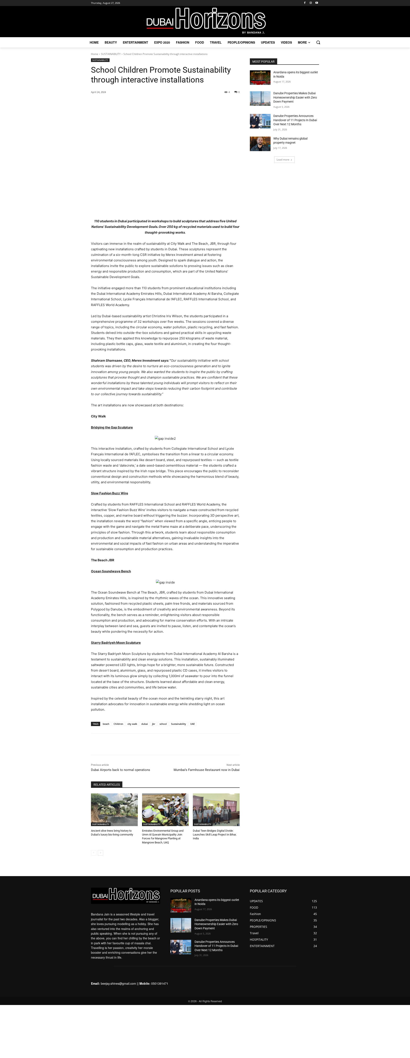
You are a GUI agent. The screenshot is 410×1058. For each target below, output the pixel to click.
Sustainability (178, 723)
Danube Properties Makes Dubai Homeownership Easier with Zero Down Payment (295, 97)
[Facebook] (304, 3)
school (163, 723)
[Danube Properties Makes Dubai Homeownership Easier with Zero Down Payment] (260, 98)
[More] (150, 207)
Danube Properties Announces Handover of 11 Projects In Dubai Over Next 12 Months (295, 120)
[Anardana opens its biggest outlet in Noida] (260, 77)
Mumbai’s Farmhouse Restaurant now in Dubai (207, 770)
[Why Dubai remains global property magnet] (260, 144)
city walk (132, 723)
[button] (318, 42)
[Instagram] (310, 3)
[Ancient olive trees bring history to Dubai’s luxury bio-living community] (114, 809)
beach (106, 723)
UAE (192, 723)
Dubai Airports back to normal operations (120, 770)
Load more (283, 159)
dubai (144, 723)
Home (94, 54)
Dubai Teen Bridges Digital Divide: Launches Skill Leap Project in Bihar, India (214, 834)
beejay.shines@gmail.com (118, 983)
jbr (153, 723)
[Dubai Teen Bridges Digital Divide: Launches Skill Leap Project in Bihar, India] (216, 809)
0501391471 (159, 983)
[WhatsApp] (140, 207)
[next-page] (100, 853)
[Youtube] (316, 3)
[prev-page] (93, 853)
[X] (131, 207)
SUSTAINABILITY (111, 54)
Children (118, 723)
